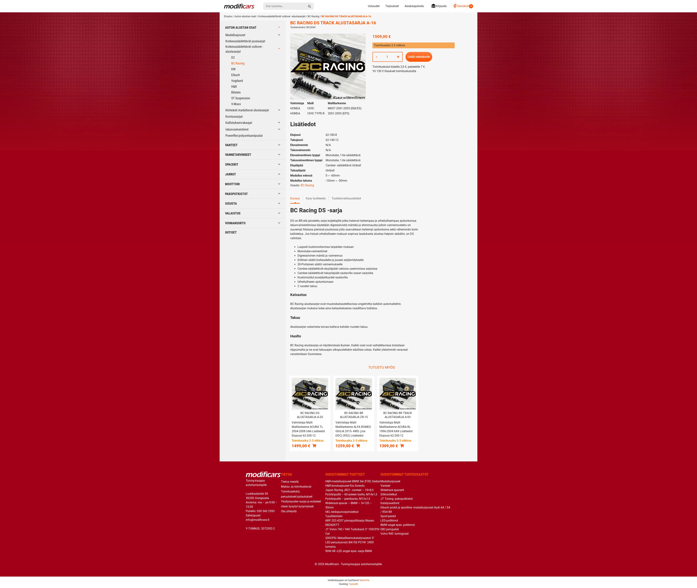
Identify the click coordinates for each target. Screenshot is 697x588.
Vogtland (237, 81)
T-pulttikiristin (334, 516)
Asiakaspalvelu (414, 6)
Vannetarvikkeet (238, 155)
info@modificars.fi (257, 520)
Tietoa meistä (290, 481)
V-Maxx (236, 104)
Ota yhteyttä (289, 511)
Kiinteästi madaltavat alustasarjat (247, 110)
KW (233, 69)
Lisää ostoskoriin (419, 56)
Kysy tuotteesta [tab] (316, 198)
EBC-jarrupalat (389, 529)
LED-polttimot (389, 520)
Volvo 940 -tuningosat (394, 533)
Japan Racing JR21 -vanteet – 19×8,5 (349, 490)
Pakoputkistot (236, 194)
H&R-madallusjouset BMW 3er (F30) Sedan (352, 481)
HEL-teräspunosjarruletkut (341, 512)
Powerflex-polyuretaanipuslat (244, 135)
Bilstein (236, 92)
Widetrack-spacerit (392, 490)
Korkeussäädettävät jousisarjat (245, 41)
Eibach (235, 75)
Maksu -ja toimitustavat (296, 486)
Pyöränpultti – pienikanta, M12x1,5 (347, 498)
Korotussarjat (234, 116)
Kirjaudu (441, 6)
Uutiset (231, 232)
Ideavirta (364, 580)
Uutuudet (374, 6)
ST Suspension (240, 98)
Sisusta (231, 203)
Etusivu (228, 16)
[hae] (309, 6)
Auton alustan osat (245, 16)
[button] (314, 445)
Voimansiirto (235, 223)
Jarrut (230, 174)
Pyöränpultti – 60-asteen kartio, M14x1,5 (351, 494)
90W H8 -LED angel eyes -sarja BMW (348, 551)
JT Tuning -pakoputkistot (396, 498)
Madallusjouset (235, 35)
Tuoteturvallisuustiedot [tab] (346, 198)
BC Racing (313, 16)
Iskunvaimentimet (236, 129)
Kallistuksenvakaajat (238, 123)
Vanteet (231, 145)
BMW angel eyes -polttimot (397, 525)
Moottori (232, 184)
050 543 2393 (266, 511)
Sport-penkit (388, 516)
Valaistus (233, 213)
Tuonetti (353, 584)
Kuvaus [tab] (295, 198)
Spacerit (231, 164)
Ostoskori (464, 6)
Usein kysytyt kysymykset (297, 506)
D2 (233, 57)
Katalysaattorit (389, 503)
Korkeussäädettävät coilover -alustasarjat (281, 16)
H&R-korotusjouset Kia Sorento (345, 485)
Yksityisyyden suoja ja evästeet (301, 501)
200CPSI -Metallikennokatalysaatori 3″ (349, 538)
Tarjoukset (392, 6)
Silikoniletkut (388, 494)
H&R (234, 86)
